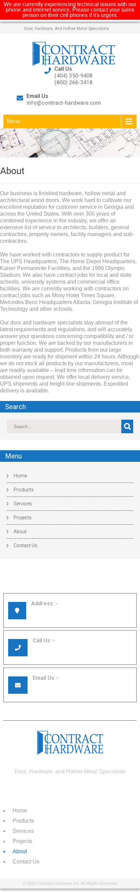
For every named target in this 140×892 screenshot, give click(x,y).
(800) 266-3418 (73, 82)
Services (23, 503)
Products (24, 489)
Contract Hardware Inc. (58, 883)
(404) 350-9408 (73, 75)
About (20, 531)
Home (20, 475)
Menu (13, 121)
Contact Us (25, 545)
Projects (23, 517)
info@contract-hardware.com (64, 103)
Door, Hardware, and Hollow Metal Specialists (66, 29)
